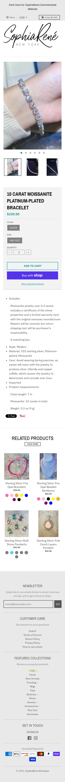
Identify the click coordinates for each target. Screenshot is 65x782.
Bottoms (31, 694)
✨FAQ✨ (32, 670)
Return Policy (32, 639)
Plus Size (32, 710)
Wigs (32, 686)
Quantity (12, 247)
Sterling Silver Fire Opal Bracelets (16, 485)
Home (32, 674)
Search (32, 631)
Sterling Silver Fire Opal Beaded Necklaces (48, 486)
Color (10, 222)
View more (32, 444)
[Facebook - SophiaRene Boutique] (29, 738)
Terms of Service (32, 635)
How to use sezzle (32, 646)
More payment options (32, 283)
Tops (32, 690)
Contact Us (32, 731)
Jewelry (31, 702)
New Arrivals (33, 678)
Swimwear (32, 714)
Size (9, 235)
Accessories (31, 706)
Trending (31, 682)
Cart (51, 17)
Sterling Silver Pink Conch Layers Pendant (48, 544)
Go (58, 604)
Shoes (32, 698)
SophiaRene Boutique (37, 770)
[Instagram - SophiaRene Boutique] (36, 738)
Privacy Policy (32, 642)
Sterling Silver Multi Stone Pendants (17, 542)
